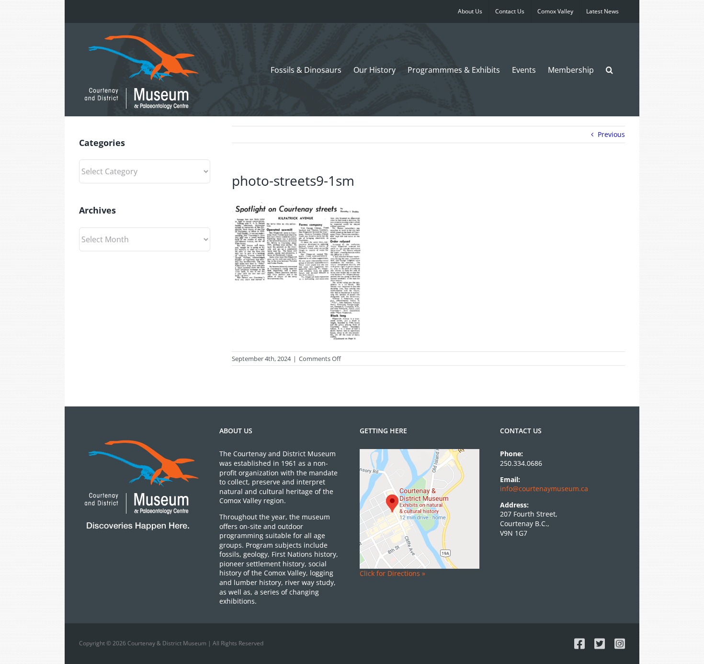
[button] (609, 69)
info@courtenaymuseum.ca (544, 488)
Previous (611, 134)
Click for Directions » (392, 573)
